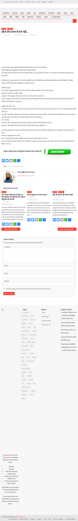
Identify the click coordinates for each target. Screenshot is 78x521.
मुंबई (31, 372)
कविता (22, 13)
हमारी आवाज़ (6, 13)
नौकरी (71, 13)
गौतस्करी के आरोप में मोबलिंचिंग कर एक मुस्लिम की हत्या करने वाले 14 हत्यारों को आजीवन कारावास (68, 347)
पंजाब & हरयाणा (25, 350)
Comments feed (46, 321)
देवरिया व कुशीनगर (31, 342)
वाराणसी (28, 383)
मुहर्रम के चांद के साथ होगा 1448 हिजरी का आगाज (68, 331)
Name (6, 266)
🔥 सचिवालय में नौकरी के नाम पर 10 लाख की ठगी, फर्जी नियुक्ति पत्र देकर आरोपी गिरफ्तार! (68, 315)
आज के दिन (24, 320)
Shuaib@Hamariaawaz (19, 35)
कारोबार (28, 13)
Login (33, 2)
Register (44, 2)
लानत (21, 166)
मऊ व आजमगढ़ (30, 361)
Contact (21, 2)
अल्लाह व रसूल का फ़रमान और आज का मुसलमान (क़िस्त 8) (67, 229)
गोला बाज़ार (24, 335)
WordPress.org (46, 325)
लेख (23, 383)
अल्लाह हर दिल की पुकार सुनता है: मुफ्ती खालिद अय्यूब (68, 338)
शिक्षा (23, 17)
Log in (43, 312)
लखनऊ (31, 380)
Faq (45, 519)
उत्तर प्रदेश (14, 13)
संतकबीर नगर (25, 391)
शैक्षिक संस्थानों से (26, 387)
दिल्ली (23, 342)
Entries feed (45, 317)
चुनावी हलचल (42, 13)
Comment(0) (32, 35)
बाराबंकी (34, 357)
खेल (35, 13)
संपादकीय (61, 192)
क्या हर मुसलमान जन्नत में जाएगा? (37, 194)
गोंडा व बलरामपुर (25, 331)
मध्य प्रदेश (24, 365)
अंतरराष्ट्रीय (24, 316)
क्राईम (65, 13)
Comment (7, 247)
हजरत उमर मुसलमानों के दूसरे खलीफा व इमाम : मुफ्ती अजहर (68, 324)
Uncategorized (26, 312)
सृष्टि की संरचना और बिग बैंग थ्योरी (63, 194)
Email (6, 273)
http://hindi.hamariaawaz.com (25, 176)
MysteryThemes (20, 517)
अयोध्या (32, 316)
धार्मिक (10, 17)
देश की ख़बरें (51, 13)
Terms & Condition (58, 519)
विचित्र (17, 17)
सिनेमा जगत (30, 17)
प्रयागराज (24, 354)
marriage (13, 166)
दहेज (18, 166)
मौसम (23, 376)
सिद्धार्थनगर (24, 395)
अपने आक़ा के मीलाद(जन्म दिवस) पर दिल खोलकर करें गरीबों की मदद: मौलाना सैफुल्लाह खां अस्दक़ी (13, 196)
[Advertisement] (39, 51)
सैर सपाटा (38, 17)
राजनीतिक (29, 376)
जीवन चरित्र (25, 339)
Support (33, 519)
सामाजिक (10, 29)
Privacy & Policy (13, 519)
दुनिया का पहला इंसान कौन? (11, 229)
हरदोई (23, 398)
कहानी (4, 17)
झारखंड (32, 339)
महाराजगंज (24, 372)
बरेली (23, 357)
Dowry (9, 166)
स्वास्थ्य (46, 17)
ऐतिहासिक (24, 323)
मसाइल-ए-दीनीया (26, 369)
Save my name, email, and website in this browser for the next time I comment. (28, 289)
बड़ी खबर (31, 354)
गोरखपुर (34, 331)
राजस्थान (24, 380)
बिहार (23, 361)
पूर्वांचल (59, 13)
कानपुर (23, 327)
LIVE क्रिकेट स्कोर (55, 17)
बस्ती (28, 357)
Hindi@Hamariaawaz (7, 204)
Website (6, 281)
